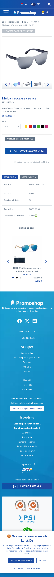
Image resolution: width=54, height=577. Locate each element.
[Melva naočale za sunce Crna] (27, 59)
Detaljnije (7, 116)
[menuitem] (16, 84)
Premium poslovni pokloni (27, 428)
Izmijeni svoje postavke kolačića (27, 408)
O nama (27, 367)
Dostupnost (27, 177)
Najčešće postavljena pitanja (27, 357)
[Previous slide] (6, 84)
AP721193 (29, 25)
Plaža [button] (25, 21)
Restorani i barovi (27, 451)
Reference (27, 385)
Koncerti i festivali (27, 442)
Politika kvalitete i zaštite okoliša (27, 398)
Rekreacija (27, 437)
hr (25, 4)
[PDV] (33, 4)
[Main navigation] (6, 12)
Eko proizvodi (27, 455)
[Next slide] (48, 84)
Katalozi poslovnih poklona (27, 424)
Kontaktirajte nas (30, 486)
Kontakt (27, 371)
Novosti (27, 380)
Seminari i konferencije (27, 446)
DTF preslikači (26, 464)
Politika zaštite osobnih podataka (27, 403)
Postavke (42, 560)
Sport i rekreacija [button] (10, 21)
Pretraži (24, 150)
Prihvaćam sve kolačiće (21, 560)
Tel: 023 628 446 (27, 338)
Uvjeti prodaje (27, 353)
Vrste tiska (27, 389)
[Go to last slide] (8, 261)
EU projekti (27, 433)
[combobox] (11, 126)
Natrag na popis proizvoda (19, 30)
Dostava (27, 362)
